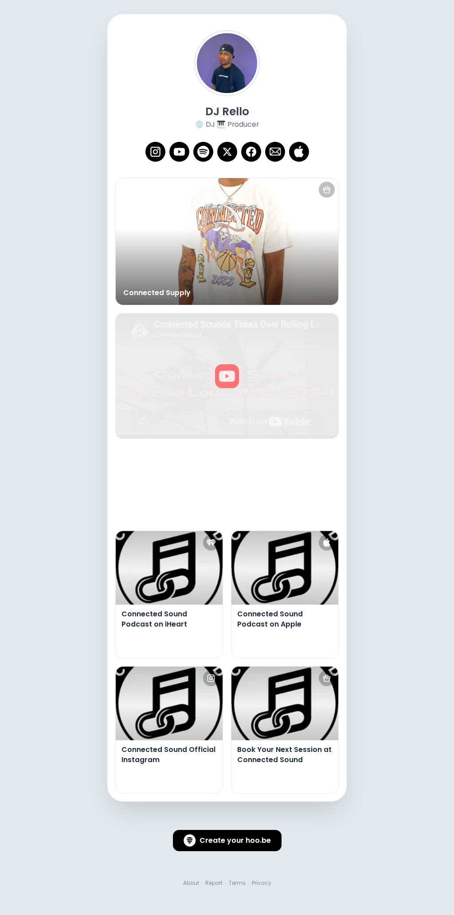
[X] (227, 152)
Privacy (261, 883)
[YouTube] (179, 152)
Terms (237, 883)
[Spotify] (203, 152)
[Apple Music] (299, 152)
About (191, 883)
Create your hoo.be (235, 840)
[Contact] (275, 152)
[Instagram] (155, 152)
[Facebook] (251, 152)
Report (214, 883)
